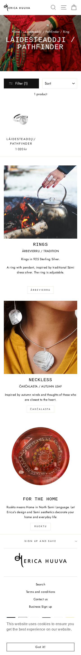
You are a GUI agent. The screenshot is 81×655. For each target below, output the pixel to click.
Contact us (40, 599)
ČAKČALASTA (40, 409)
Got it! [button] (40, 647)
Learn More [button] (16, 635)
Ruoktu (40, 526)
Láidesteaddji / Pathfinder (41, 31)
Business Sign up (40, 606)
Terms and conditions (40, 591)
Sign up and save (40, 541)
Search (40, 584)
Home (16, 31)
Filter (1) (21, 83)
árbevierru (40, 290)
